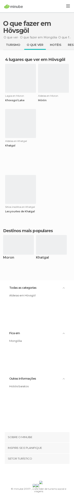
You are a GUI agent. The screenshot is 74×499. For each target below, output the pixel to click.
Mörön (42, 100)
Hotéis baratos (19, 386)
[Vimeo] (41, 473)
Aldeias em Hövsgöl (22, 295)
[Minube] (13, 6)
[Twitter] (36, 473)
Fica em (14, 333)
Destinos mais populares (28, 231)
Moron (8, 257)
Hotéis (55, 45)
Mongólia (15, 340)
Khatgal (10, 145)
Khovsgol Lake (14, 100)
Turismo (13, 45)
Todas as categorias (22, 288)
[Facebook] (31, 473)
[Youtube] (47, 473)
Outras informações (22, 378)
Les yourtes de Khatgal (20, 211)
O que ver (35, 45)
